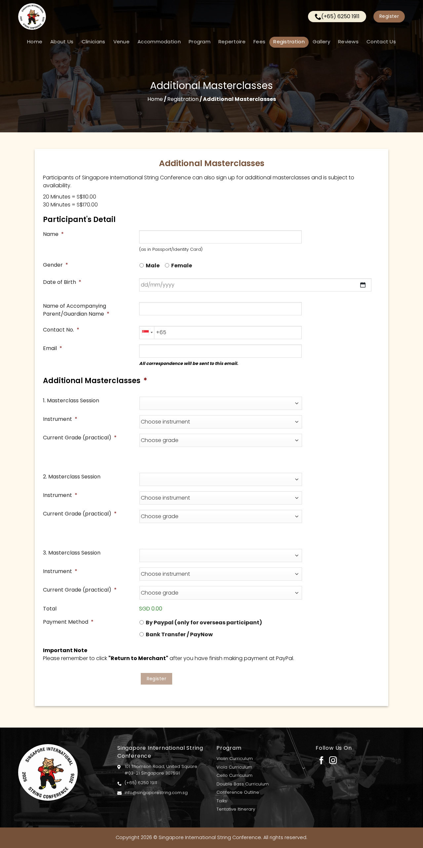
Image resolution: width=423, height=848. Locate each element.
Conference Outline (237, 792)
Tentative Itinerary (235, 809)
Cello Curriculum (234, 775)
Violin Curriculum (234, 758)
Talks (221, 801)
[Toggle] (303, 768)
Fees (259, 41)
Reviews (348, 41)
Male (153, 265)
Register (156, 678)
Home (34, 41)
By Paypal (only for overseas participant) (204, 622)
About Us (61, 41)
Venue (121, 41)
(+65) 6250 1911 (340, 16)
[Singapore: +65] (146, 332)
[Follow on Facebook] (321, 761)
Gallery (321, 41)
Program (200, 41)
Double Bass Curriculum (242, 784)
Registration (289, 41)
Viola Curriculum (234, 767)
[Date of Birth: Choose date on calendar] (363, 284)
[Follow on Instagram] (333, 761)
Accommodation (159, 41)
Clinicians (93, 41)
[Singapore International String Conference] (102, 16)
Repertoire (232, 41)
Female (181, 265)
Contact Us (381, 41)
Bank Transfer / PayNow (179, 634)
